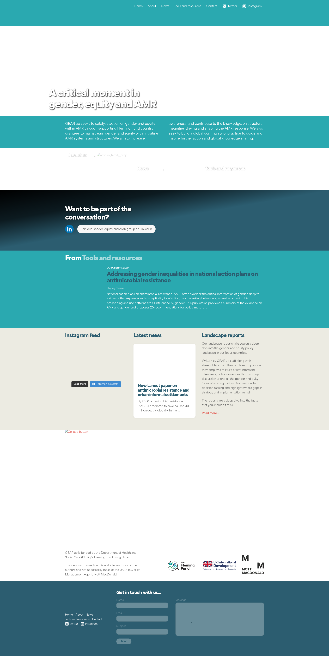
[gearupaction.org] (73, 19)
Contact (211, 6)
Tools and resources (187, 6)
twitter (232, 6)
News (165, 6)
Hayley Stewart (116, 288)
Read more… (210, 413)
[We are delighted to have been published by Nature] (96, 361)
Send (124, 641)
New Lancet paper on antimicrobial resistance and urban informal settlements (163, 390)
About (152, 6)
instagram (254, 6)
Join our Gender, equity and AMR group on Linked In (116, 229)
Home (138, 6)
